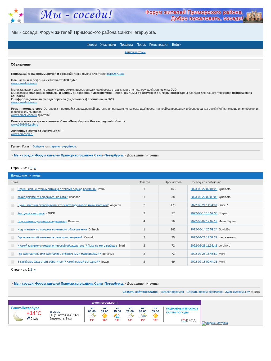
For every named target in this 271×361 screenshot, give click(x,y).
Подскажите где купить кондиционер (41, 221)
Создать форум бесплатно (205, 291)
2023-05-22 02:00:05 (204, 196)
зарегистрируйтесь (63, 146)
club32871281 (115, 73)
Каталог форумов (172, 291)
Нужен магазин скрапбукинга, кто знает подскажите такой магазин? (63, 205)
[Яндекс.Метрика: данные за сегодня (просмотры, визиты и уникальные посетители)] (215, 323)
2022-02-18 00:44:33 (204, 261)
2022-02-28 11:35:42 (204, 245)
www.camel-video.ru (24, 83)
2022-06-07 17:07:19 (204, 221)
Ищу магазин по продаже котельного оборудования (52, 229)
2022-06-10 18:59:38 (204, 213)
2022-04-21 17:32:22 (204, 237)
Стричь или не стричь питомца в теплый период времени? (56, 189)
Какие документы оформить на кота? (42, 196)
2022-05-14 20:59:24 (204, 229)
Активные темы (135, 52)
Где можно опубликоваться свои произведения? (49, 237)
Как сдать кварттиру (31, 213)
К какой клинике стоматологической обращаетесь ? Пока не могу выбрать (67, 245)
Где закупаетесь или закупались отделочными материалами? (59, 253)
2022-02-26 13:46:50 (204, 253)
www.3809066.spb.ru (24, 124)
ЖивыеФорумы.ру (237, 291)
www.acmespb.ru (22, 134)
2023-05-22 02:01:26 (204, 189)
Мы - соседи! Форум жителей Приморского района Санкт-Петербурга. (69, 155)
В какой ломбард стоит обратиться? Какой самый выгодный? (58, 261)
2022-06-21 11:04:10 (204, 205)
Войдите (38, 146)
